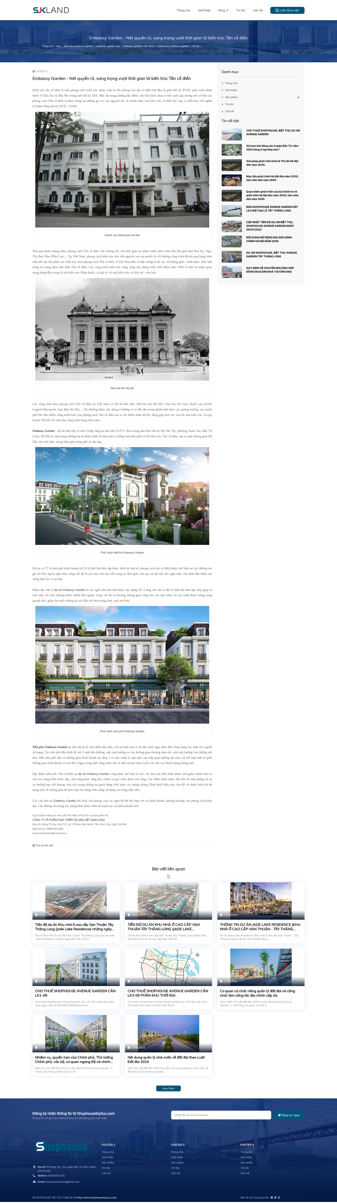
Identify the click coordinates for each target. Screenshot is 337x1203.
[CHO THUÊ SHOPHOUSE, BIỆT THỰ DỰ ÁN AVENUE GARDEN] (232, 134)
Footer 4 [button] (247, 1144)
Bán (58, 46)
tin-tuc (196, 46)
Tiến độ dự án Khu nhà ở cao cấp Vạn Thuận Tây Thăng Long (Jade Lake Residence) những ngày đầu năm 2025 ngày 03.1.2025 (74, 928)
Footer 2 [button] (108, 1144)
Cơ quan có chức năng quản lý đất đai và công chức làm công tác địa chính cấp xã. (257, 993)
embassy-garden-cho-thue (139, 46)
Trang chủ (231, 83)
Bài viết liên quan (168, 868)
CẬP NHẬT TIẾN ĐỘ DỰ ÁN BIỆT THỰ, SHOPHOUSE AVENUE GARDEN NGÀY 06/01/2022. (270, 225)
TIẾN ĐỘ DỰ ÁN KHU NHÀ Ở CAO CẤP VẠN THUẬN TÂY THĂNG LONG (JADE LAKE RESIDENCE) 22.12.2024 (164, 928)
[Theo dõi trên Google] (278, 1197)
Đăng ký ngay (290, 1115)
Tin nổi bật (230, 120)
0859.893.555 (51, 1175)
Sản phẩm (231, 97)
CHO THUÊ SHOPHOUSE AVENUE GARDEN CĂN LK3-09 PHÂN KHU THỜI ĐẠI (168, 993)
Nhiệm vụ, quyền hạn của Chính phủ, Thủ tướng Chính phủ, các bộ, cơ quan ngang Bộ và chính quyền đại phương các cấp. (74, 1061)
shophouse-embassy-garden (173, 46)
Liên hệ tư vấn (289, 10)
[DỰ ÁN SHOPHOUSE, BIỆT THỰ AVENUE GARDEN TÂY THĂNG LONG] (232, 257)
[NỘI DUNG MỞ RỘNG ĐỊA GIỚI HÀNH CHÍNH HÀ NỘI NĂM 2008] (232, 241)
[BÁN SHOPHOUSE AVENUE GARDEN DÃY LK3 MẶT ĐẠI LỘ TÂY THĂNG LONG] (232, 211)
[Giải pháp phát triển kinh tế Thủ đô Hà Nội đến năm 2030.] (232, 165)
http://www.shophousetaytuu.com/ (97, 1197)
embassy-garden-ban (108, 46)
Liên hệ (229, 111)
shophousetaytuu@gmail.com (59, 1181)
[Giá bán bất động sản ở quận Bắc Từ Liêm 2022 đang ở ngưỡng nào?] (232, 150)
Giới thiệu (231, 90)
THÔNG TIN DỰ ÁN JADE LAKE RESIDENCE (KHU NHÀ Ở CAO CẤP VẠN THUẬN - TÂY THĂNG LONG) (260, 928)
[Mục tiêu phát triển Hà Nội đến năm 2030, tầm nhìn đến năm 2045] (232, 180)
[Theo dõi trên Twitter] (275, 1197)
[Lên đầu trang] (325, 1184)
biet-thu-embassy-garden (78, 46)
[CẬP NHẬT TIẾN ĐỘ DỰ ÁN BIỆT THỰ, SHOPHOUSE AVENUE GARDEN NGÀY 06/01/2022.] (232, 226)
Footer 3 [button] (177, 1144)
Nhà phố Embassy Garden (49, 747)
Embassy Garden (43, 431)
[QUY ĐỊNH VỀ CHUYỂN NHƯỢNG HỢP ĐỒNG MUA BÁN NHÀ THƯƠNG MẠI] (232, 272)
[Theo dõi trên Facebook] (271, 1197)
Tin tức (229, 104)
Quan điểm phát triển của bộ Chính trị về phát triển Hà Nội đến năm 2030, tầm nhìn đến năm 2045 (272, 195)
